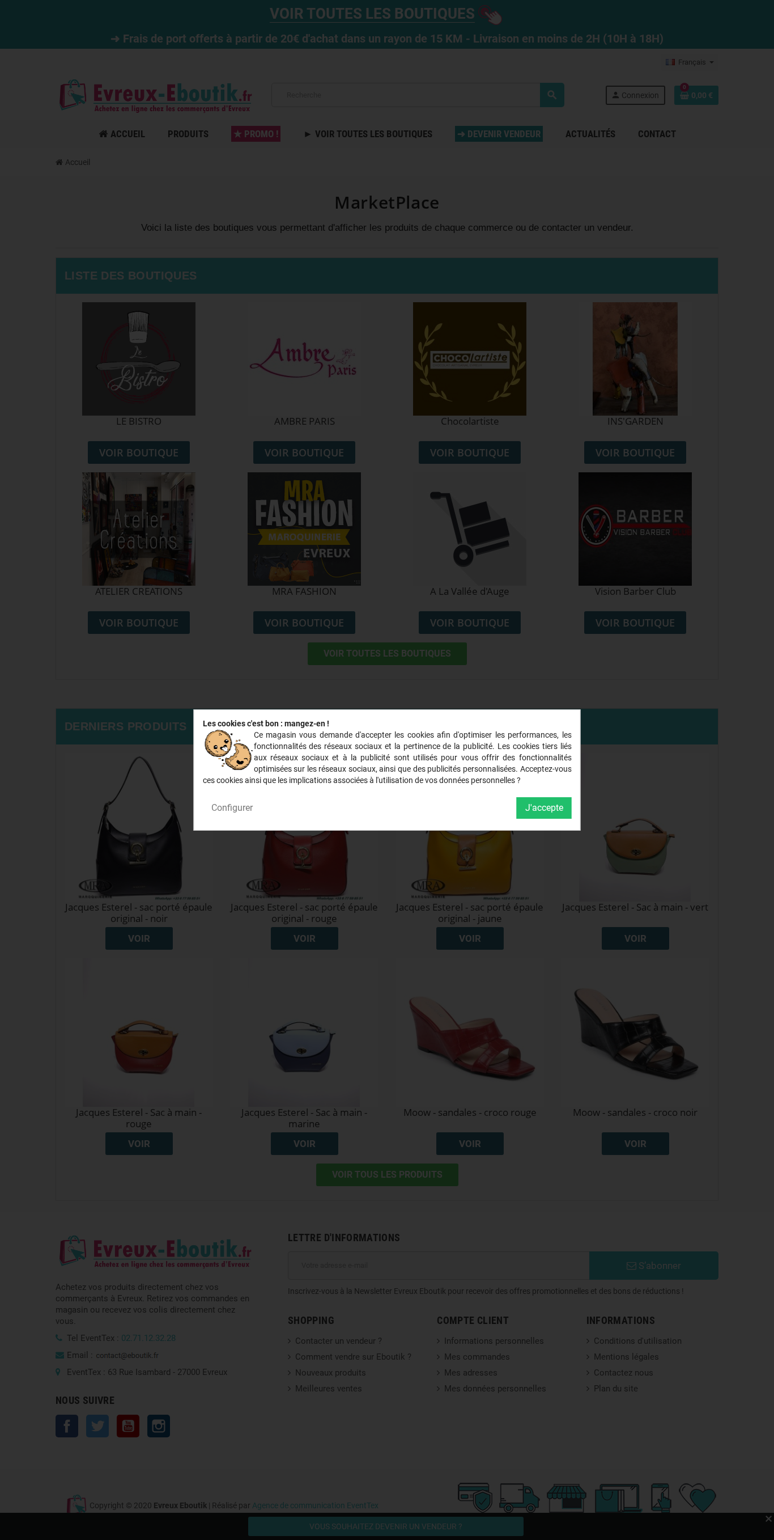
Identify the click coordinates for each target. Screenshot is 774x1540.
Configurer (232, 807)
